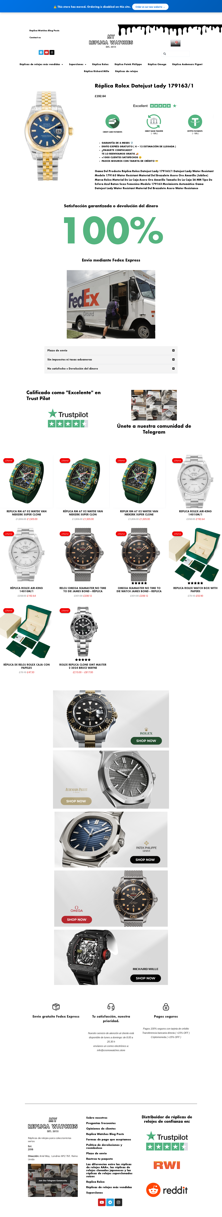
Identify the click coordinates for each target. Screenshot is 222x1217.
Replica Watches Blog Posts (44, 31)
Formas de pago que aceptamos (108, 1139)
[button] (111, 350)
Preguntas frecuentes (101, 1123)
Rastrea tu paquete (99, 1159)
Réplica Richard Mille (96, 71)
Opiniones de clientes (101, 1128)
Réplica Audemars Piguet (187, 64)
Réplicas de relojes (126, 71)
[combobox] (175, 54)
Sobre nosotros (96, 1118)
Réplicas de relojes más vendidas (40, 64)
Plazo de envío (57, 350)
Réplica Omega (157, 64)
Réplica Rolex (100, 64)
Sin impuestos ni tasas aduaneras (69, 359)
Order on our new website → (150, 6)
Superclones (76, 64)
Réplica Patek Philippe (128, 64)
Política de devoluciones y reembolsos (104, 1146)
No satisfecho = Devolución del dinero (72, 369)
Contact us (35, 38)
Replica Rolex (95, 1182)
